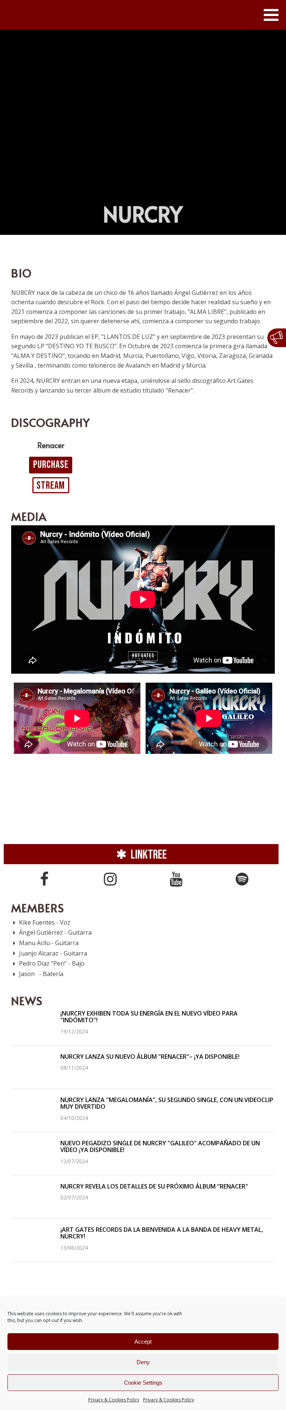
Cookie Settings (143, 1382)
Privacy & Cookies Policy (113, 1400)
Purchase (51, 465)
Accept (143, 1341)
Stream (50, 485)
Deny (143, 1362)
